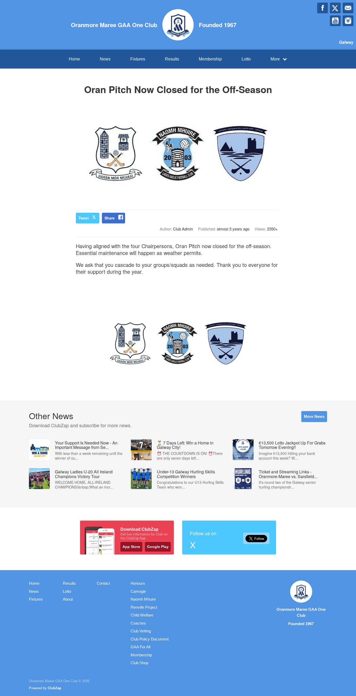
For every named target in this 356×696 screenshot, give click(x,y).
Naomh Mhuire (143, 599)
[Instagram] (348, 20)
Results (172, 59)
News (105, 59)
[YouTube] (335, 20)
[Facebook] (322, 8)
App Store (131, 547)
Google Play (158, 547)
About (68, 599)
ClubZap (54, 688)
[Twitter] (335, 8)
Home (74, 59)
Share (110, 218)
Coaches (138, 623)
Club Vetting (141, 631)
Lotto (246, 59)
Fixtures (137, 59)
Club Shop (139, 663)
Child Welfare (142, 615)
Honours (138, 583)
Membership (210, 59)
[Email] (348, 8)
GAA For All (140, 647)
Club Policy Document (150, 639)
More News (314, 416)
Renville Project (144, 607)
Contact (103, 583)
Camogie (138, 591)
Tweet (83, 218)
